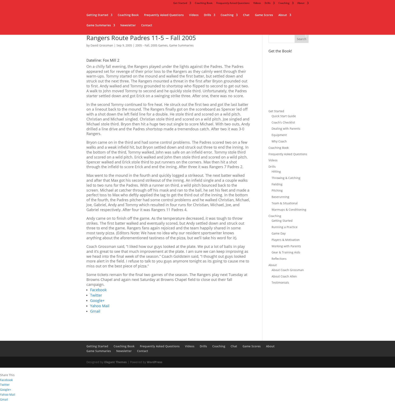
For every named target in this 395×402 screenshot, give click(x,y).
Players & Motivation (286, 240)
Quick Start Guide (284, 116)
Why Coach (279, 141)
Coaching (283, 3)
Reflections (279, 259)
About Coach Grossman (288, 270)
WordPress (154, 362)
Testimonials (280, 282)
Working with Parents (286, 246)
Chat (246, 15)
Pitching (277, 190)
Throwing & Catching (286, 178)
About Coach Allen (284, 276)
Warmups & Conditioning (289, 209)
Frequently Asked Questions (233, 3)
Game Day (279, 233)
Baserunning (280, 197)
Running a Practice (284, 227)
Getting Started (97, 15)
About (300, 3)
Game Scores (264, 15)
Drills (268, 3)
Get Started (180, 3)
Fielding (277, 184)
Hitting (276, 171)
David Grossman (102, 45)
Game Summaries (98, 25)
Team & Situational (285, 203)
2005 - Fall (142, 45)
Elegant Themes (115, 362)
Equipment (279, 135)
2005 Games (159, 45)
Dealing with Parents (286, 129)
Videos (257, 3)
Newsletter (128, 25)
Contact (146, 25)
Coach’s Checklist (283, 122)
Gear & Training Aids (286, 252)
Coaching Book (204, 3)
